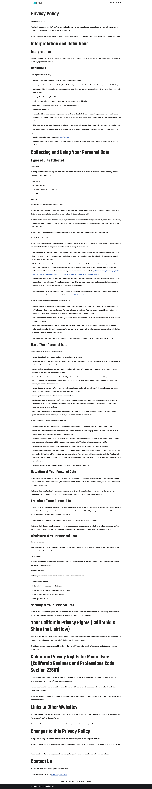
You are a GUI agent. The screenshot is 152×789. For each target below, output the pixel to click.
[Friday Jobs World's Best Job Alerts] (37, 2)
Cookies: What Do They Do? (77, 295)
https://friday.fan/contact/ (59, 775)
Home (62, 781)
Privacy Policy (70, 781)
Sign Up (112, 3)
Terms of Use (80, 781)
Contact (118, 3)
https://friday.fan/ (64, 137)
